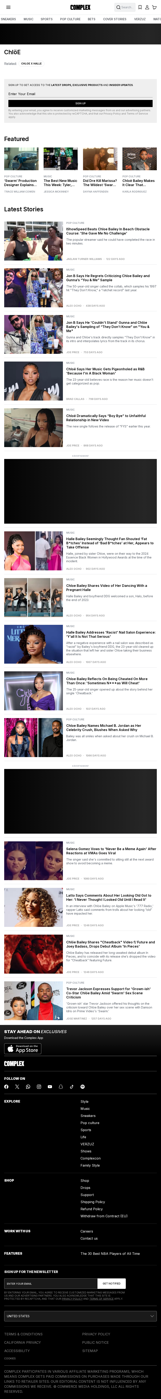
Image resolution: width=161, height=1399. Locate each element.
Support (87, 1195)
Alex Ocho (74, 305)
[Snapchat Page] (61, 1087)
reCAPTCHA (79, 113)
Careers (86, 1231)
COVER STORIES (114, 19)
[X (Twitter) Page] (17, 1087)
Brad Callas (75, 399)
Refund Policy (91, 1209)
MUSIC (28, 19)
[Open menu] (8, 7)
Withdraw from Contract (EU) (104, 1216)
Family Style (90, 1165)
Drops (85, 1188)
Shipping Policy (92, 1202)
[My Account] (147, 7)
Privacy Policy (112, 113)
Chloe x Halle (31, 63)
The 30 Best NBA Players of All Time (110, 1254)
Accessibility (17, 1351)
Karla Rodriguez (134, 191)
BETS (91, 19)
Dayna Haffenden (95, 191)
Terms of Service (137, 113)
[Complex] (80, 7)
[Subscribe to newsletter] (111, 1283)
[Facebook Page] (6, 1087)
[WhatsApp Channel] (28, 1087)
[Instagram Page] (39, 1087)
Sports (85, 1130)
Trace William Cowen (19, 191)
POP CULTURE (70, 19)
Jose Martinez (76, 1018)
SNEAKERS (8, 19)
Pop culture (89, 1123)
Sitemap (90, 1351)
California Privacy (22, 1342)
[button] (80, 1316)
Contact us (89, 1238)
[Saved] (140, 7)
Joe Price (72, 352)
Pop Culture (13, 176)
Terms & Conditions (23, 1334)
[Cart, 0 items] (154, 7)
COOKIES (10, 1358)
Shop (84, 1180)
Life (83, 1137)
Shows (85, 1151)
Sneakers (88, 1116)
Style (84, 1101)
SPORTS (47, 19)
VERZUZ (140, 19)
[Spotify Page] (82, 1087)
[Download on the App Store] (22, 1047)
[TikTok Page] (72, 1087)
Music (48, 176)
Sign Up (80, 103)
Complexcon (90, 1158)
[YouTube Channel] (50, 1087)
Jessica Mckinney (56, 191)
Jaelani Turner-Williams (84, 259)
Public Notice (95, 1342)
